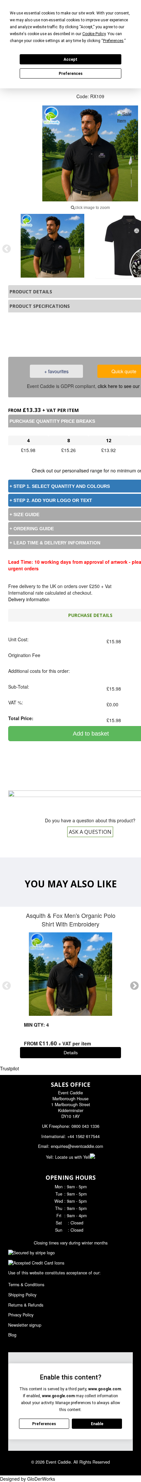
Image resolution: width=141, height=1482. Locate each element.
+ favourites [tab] (56, 371)
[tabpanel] (52, 246)
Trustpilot (9, 1068)
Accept (70, 59)
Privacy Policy (20, 1315)
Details (71, 1052)
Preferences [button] (113, 40)
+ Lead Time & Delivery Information (55, 542)
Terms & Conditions (26, 1285)
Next (134, 985)
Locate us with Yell (72, 1157)
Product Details (31, 291)
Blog (12, 1335)
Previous (6, 249)
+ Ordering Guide (32, 528)
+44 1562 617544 (83, 1136)
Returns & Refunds (25, 1305)
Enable (97, 1424)
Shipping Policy (22, 1295)
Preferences (71, 73)
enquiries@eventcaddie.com (77, 1146)
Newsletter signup (24, 1325)
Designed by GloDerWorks (27, 1478)
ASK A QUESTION (90, 831)
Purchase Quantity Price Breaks (52, 421)
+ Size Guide (24, 514)
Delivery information (29, 599)
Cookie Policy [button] (94, 34)
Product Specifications (40, 306)
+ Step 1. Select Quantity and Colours (60, 486)
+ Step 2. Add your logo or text (51, 500)
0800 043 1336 (99, 334)
